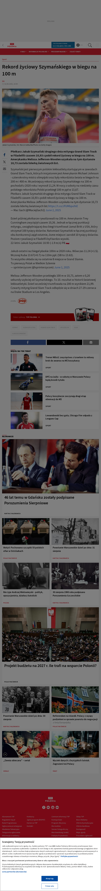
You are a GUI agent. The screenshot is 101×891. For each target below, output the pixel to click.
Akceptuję (50, 878)
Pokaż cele (49, 886)
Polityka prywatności (69, 856)
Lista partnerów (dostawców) (14, 872)
